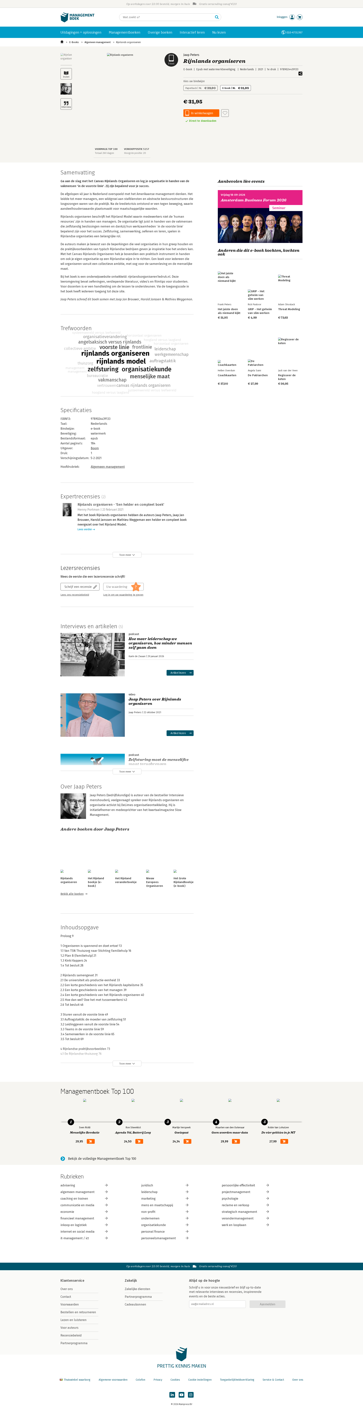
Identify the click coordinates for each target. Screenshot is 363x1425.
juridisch (147, 1185)
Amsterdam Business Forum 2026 (254, 200)
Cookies (175, 1379)
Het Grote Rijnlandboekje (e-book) (184, 882)
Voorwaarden (69, 1304)
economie (67, 1212)
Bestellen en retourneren (78, 1312)
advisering (67, 1185)
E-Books (74, 42)
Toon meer (125, 554)
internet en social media (77, 1231)
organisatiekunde (153, 1225)
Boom (95, 448)
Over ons (66, 1289)
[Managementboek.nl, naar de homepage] (77, 21)
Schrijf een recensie (78, 586)
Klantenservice (72, 1281)
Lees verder (85, 529)
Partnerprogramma (74, 1343)
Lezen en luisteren (73, 1320)
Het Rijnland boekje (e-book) (96, 882)
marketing (148, 1198)
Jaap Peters (191, 55)
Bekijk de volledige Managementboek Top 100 (102, 1159)
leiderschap (149, 1192)
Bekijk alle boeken (72, 894)
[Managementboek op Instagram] (191, 1395)
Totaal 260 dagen (104, 153)
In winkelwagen (202, 113)
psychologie (230, 1198)
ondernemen (150, 1218)
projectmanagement (236, 1192)
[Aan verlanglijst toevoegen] (225, 113)
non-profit (148, 1212)
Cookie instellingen (200, 1379)
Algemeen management (98, 42)
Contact (65, 1297)
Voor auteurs (69, 1327)
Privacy (158, 1379)
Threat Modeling (289, 309)
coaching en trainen (74, 1198)
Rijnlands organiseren (128, 42)
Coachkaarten (227, 375)
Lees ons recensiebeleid (74, 594)
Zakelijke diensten (137, 1289)
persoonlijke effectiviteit (238, 1185)
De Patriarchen (258, 375)
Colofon (140, 1379)
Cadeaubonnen (135, 1304)
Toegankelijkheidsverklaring (237, 1379)
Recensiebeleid (71, 1335)
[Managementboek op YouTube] (181, 1395)
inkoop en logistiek (73, 1225)
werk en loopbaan (234, 1225)
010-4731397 (294, 32)
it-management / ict (74, 1238)
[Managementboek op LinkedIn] (172, 1395)
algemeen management (77, 1192)
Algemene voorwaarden (113, 1379)
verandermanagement (238, 1218)
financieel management (77, 1218)
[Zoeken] (217, 17)
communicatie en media (77, 1205)
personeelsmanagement (158, 1238)
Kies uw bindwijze (194, 81)
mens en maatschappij (157, 1205)
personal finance (153, 1231)
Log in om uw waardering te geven (123, 594)
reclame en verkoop (235, 1205)
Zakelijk (131, 1281)
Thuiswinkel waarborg (77, 1379)
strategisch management (239, 1212)
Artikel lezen (178, 672)
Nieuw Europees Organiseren (154, 882)
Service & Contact (273, 1379)
